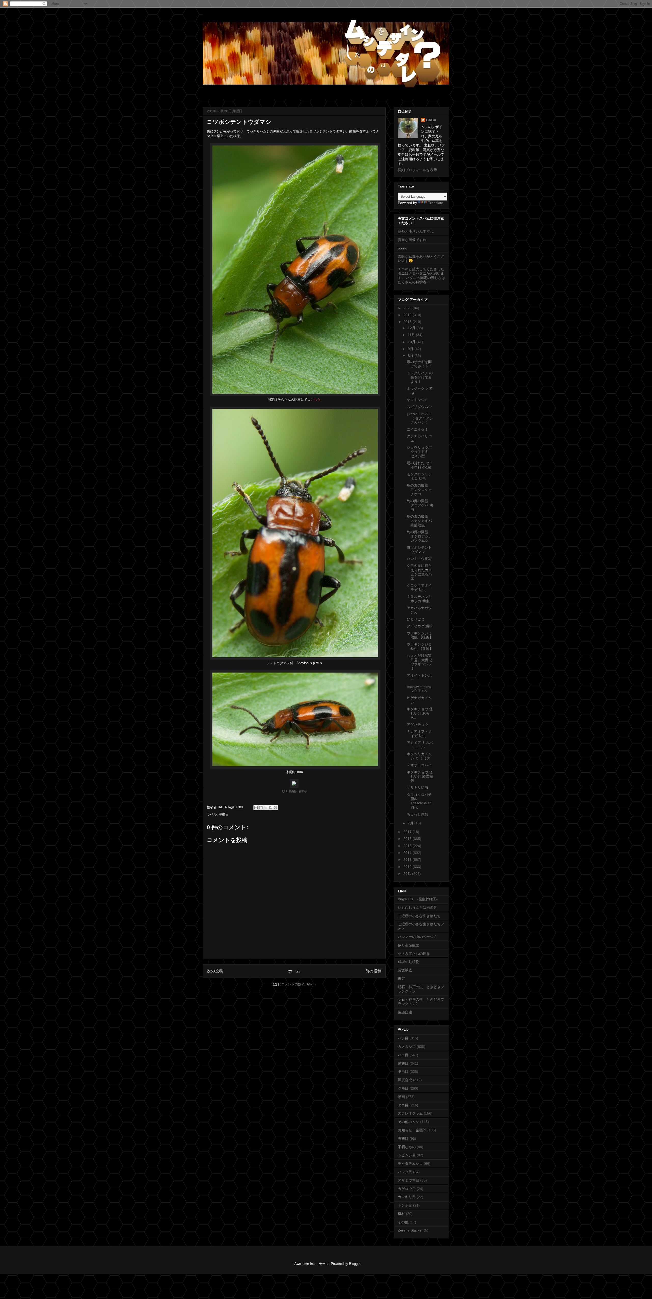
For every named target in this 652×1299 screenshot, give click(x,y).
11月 (412, 335)
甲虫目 (224, 814)
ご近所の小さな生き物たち (419, 916)
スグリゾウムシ (419, 407)
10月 (412, 342)
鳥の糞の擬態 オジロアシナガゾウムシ (419, 536)
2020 (408, 308)
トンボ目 (405, 1205)
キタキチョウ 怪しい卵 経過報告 (420, 776)
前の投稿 (373, 971)
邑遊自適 (405, 1012)
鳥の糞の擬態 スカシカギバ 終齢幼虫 (419, 520)
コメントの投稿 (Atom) (298, 984)
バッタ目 (405, 1172)
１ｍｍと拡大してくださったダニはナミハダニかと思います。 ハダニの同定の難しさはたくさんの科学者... (421, 275)
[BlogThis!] (260, 807)
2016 (408, 839)
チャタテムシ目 (410, 1163)
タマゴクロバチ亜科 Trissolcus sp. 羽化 (419, 801)
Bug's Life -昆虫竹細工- (418, 899)
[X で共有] (265, 807)
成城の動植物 (408, 962)
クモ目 (403, 1088)
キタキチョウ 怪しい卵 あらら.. (420, 713)
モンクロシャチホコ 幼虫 (419, 476)
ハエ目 (403, 1055)
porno (402, 248)
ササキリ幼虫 (417, 787)
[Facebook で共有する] (270, 807)
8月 (411, 356)
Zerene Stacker (410, 1230)
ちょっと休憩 (417, 814)
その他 (403, 1222)
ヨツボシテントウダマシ (419, 549)
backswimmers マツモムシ (419, 689)
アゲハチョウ (417, 724)
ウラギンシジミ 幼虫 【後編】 (420, 635)
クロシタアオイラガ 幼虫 (419, 587)
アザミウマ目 (408, 1180)
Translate (435, 203)
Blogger (354, 1264)
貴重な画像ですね (412, 240)
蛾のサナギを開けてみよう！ (419, 364)
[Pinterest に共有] (275, 807)
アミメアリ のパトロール (420, 745)
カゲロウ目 (407, 1189)
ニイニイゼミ (417, 429)
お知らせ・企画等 (412, 1130)
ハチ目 (403, 1038)
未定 (401, 978)
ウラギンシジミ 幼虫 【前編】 (420, 646)
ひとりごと (416, 619)
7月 (411, 823)
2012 (408, 867)
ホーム (294, 971)
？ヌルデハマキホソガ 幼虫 (419, 599)
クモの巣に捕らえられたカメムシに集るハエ (419, 572)
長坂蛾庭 (405, 970)
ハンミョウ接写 (419, 559)
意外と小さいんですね (415, 231)
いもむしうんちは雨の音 (417, 907)
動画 (401, 1097)
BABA (431, 120)
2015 (408, 846)
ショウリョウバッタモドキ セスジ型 (419, 451)
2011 (407, 874)
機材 (401, 1214)
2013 (408, 860)
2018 (408, 322)
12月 (412, 328)
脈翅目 (403, 1138)
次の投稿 (215, 971)
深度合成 (405, 1080)
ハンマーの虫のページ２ (417, 937)
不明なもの (407, 1147)
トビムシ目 (407, 1155)
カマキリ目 (407, 1197)
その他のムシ (408, 1122)
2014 (408, 853)
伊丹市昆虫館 (408, 945)
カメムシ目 (407, 1046)
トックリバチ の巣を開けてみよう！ (420, 377)
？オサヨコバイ (419, 765)
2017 (408, 832)
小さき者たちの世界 (414, 954)
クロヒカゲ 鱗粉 (420, 626)
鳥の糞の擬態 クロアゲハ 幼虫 (420, 505)
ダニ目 (403, 1105)
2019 (408, 315)
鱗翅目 (403, 1063)
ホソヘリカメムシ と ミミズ (419, 756)
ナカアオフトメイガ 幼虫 (419, 733)
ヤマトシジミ (417, 400)
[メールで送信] (256, 807)
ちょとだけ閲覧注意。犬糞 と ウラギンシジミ (420, 661)
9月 (411, 349)
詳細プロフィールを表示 (417, 170)
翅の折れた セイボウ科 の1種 (420, 465)
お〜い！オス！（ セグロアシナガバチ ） (420, 418)
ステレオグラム (410, 1113)
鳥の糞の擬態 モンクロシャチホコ (419, 489)
